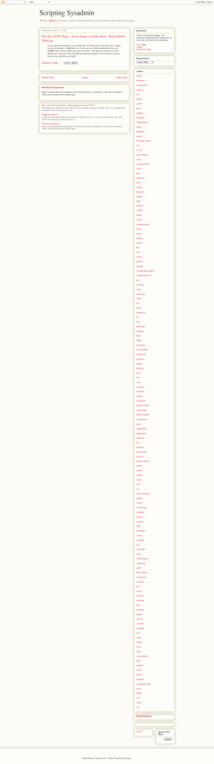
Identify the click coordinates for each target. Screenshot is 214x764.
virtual (139, 642)
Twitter (139, 47)
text (138, 586)
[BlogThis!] (68, 62)
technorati (141, 577)
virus (138, 647)
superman (141, 563)
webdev (140, 665)
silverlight (140, 531)
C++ (138, 145)
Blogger (128, 758)
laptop (139, 364)
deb (138, 173)
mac (138, 382)
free (138, 252)
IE (137, 317)
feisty (138, 233)
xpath (139, 702)
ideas (138, 308)
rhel (138, 484)
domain (139, 206)
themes (139, 595)
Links (139, 45)
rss (137, 489)
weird (138, 670)
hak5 (138, 289)
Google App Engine (145, 271)
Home (85, 77)
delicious (140, 178)
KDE (138, 336)
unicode (140, 623)
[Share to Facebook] (73, 62)
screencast (141, 507)
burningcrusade (143, 141)
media (139, 396)
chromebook (142, 155)
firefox (139, 243)
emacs (139, 220)
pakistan (140, 438)
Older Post (121, 77)
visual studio (142, 656)
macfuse (140, 387)
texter (139, 591)
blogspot (140, 131)
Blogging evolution (49, 114)
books (139, 136)
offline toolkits (142, 414)
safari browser (143, 493)
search (139, 517)
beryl (138, 108)
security (140, 521)
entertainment (142, 224)
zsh (138, 707)
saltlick (139, 498)
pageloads (141, 433)
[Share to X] (70, 62)
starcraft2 (140, 549)
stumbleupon (142, 558)
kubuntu (140, 359)
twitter (139, 614)
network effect (142, 405)
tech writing (141, 572)
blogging (140, 117)
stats (138, 554)
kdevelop (140, 345)
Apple (139, 99)
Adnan (52, 20)
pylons (139, 466)
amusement (141, 85)
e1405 (139, 210)
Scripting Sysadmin (66, 12)
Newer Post (48, 77)
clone (138, 159)
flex (138, 247)
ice (137, 303)
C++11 (139, 150)
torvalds (140, 610)
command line (142, 164)
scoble (139, 503)
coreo (139, 168)
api (137, 94)
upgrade (140, 628)
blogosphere (142, 122)
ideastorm (141, 312)
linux (138, 373)
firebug (139, 238)
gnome (139, 261)
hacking (140, 285)
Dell (138, 182)
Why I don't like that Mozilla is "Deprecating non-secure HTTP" (68, 105)
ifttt (137, 322)
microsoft (140, 401)
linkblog (139, 368)
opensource (141, 419)
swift (138, 568)
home (139, 298)
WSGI (139, 693)
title (138, 605)
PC (137, 442)
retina (139, 480)
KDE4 (139, 340)
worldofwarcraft (143, 684)
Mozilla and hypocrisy (53, 87)
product (139, 456)
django (139, 196)
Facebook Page (143, 49)
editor (139, 215)
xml (138, 698)
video (138, 637)
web (138, 661)
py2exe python (143, 461)
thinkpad (140, 600)
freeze (139, 257)
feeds (139, 229)
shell (138, 526)
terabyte (140, 582)
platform (140, 447)
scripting (140, 512)
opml (138, 424)
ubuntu (139, 619)
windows (140, 679)
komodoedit (141, 349)
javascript (140, 326)
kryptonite (140, 354)
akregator (140, 80)
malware (140, 391)
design (139, 187)
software (140, 540)
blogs (138, 127)
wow (138, 688)
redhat (139, 475)
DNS (138, 201)
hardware (140, 294)
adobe (139, 76)
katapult (140, 331)
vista (138, 651)
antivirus (140, 90)
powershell (141, 452)
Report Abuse (144, 716)
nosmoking (141, 410)
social (139, 535)
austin (139, 103)
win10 (139, 674)
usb (138, 633)
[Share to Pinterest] (76, 62)
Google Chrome (143, 275)
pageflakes (141, 428)
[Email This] (65, 62)
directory (140, 192)
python (139, 470)
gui (137, 280)
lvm (138, 377)
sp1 (138, 545)
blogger (139, 113)
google (139, 266)
